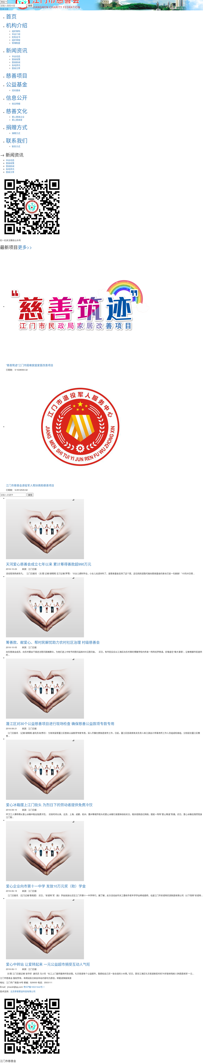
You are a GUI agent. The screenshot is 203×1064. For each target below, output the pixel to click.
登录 (2, 8)
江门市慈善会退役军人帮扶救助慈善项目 (30, 485)
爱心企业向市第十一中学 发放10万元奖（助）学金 (46, 885)
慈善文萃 (16, 68)
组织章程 (16, 39)
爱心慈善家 (17, 119)
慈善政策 (16, 59)
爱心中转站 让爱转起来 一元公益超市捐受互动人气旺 (48, 964)
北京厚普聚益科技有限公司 (22, 991)
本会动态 (16, 56)
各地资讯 (16, 65)
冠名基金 (16, 90)
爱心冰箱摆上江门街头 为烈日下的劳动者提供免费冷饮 (49, 804)
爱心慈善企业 (18, 116)
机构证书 (16, 36)
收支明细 (16, 103)
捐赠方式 (16, 133)
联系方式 (16, 146)
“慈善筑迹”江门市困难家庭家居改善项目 (29, 365)
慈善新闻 (16, 62)
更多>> (25, 247)
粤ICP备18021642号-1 (34, 986)
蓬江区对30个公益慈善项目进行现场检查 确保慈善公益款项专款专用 (60, 723)
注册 (6, 8)
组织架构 (16, 31)
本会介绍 (16, 33)
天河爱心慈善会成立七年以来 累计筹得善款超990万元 (48, 564)
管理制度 (16, 42)
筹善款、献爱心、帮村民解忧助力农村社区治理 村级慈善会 (53, 642)
